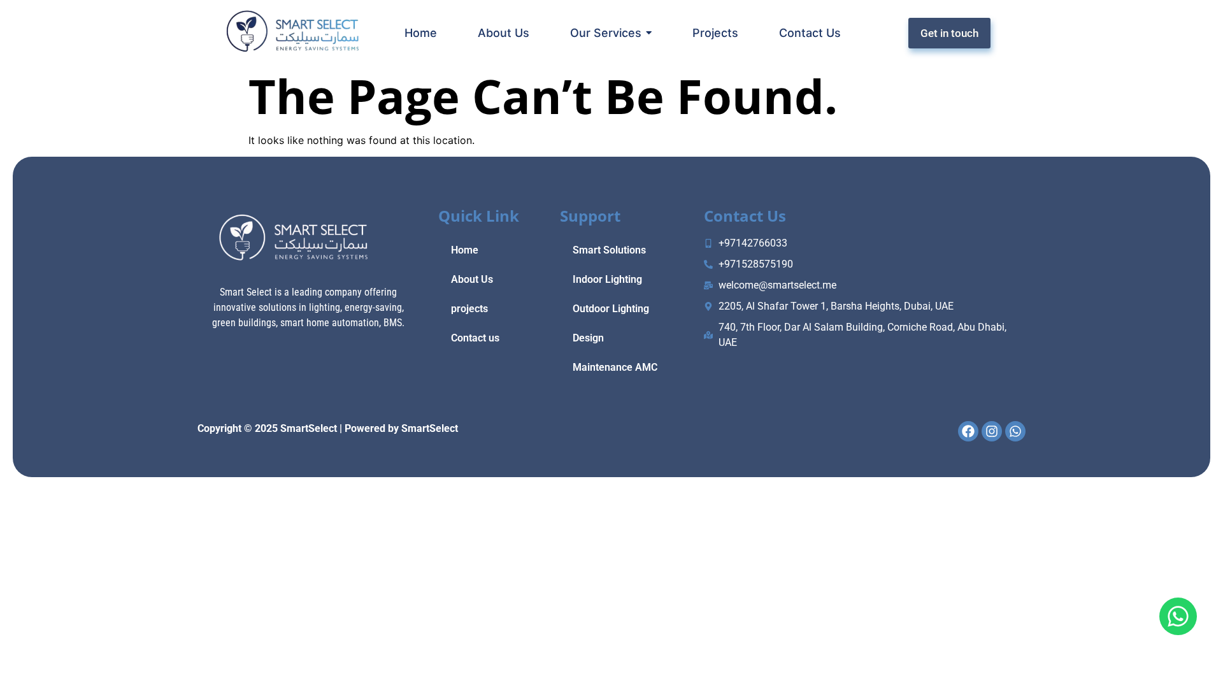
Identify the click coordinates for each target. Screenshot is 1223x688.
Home (464, 250)
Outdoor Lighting (611, 309)
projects (469, 309)
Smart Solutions (609, 250)
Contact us (475, 338)
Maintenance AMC (615, 367)
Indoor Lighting (607, 279)
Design (588, 338)
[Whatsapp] (1178, 616)
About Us (472, 279)
